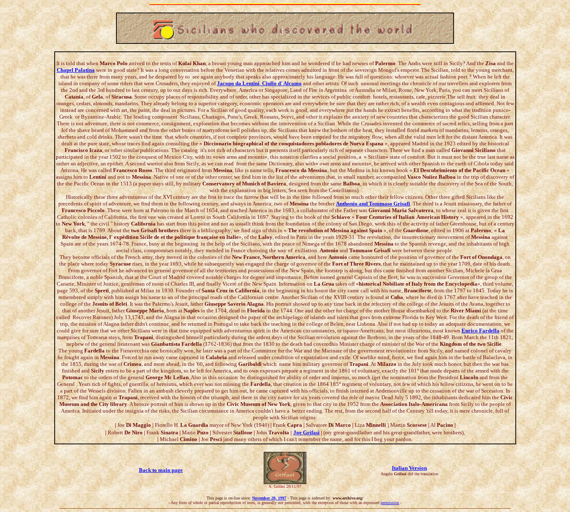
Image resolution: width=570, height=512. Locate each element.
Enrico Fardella (480, 330)
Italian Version (409, 468)
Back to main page (161, 470)
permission (390, 502)
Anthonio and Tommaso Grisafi (373, 203)
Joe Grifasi (306, 432)
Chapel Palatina (76, 70)
